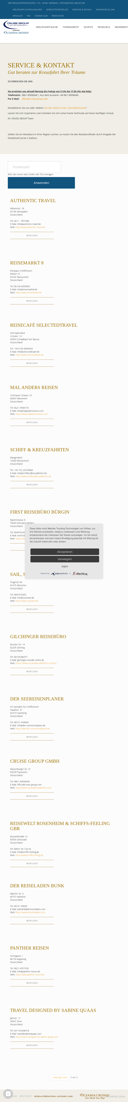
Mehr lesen (32, 235)
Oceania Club (41, 15)
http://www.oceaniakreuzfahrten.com (33, 787)
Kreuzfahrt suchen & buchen (27, 9)
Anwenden (41, 183)
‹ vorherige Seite (59, 1077)
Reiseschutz (58, 15)
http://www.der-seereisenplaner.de (33, 728)
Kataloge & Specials (82, 9)
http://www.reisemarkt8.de (29, 292)
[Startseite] (16, 27)
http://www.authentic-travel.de (30, 227)
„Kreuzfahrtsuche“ (76, 107)
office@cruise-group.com (72, 3)
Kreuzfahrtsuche (47, 27)
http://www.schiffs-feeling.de (29, 855)
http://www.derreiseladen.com (30, 912)
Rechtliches (25, 1096)
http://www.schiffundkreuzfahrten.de (33, 476)
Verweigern (65, 559)
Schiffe (88, 27)
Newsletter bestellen (57, 9)
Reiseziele (104, 27)
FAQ (28, 15)
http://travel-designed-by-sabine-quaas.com (37, 1036)
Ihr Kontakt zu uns (105, 9)
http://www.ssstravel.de (27, 600)
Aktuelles (17, 15)
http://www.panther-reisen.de (30, 974)
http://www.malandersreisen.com (32, 413)
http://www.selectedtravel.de (30, 354)
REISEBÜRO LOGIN (115, 1096)
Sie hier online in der (55, 107)
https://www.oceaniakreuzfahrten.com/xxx (36, 663)
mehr (65, 566)
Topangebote (71, 27)
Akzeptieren (64, 551)
